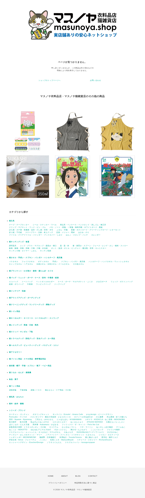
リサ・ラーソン (86, 427)
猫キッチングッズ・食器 (19, 242)
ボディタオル (43, 262)
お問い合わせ (95, 80)
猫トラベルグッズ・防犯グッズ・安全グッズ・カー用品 (32, 339)
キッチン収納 (45, 251)
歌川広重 (23, 422)
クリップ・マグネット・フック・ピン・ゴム (27, 227)
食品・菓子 (13, 379)
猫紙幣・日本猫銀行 (48, 437)
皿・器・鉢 (64, 246)
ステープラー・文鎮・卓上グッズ (39, 232)
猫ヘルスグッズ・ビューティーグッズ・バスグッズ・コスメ (34, 345)
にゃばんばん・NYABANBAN (69, 419)
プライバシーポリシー (57, 483)
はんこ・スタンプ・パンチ (77, 235)
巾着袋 (30, 284)
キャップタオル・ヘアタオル (21, 264)
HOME (51, 476)
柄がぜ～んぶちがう (79, 430)
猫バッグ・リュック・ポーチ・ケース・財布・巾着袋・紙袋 (34, 278)
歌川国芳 (12, 422)
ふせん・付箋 (62, 230)
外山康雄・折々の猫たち (117, 417)
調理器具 (12, 246)
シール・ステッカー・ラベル (45, 225)
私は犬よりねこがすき (40, 422)
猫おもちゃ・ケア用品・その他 (58, 390)
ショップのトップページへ (50, 80)
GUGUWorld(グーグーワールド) (90, 432)
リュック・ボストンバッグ (122, 282)
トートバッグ (27, 282)
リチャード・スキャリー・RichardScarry (94, 440)
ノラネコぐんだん (54, 442)
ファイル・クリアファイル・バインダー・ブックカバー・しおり (35, 235)
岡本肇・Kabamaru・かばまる (45, 425)
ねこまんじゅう (77, 422)
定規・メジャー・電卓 (65, 232)
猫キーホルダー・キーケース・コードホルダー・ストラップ (34, 318)
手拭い (55, 262)
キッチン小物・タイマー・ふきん (23, 251)
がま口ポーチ (101, 282)
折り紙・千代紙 (15, 232)
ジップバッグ (59, 284)
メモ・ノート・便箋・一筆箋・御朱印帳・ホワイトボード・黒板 (76, 227)
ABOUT (64, 476)
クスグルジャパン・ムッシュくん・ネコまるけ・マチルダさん (35, 432)
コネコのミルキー (59, 422)
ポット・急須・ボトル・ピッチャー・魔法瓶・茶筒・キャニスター (78, 248)
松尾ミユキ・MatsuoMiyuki (62, 440)
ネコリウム (53, 427)
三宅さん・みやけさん (44, 419)
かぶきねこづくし (69, 427)
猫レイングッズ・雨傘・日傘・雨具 (24, 325)
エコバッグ (13, 282)
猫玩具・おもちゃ (16, 397)
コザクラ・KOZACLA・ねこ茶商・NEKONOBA (105, 419)
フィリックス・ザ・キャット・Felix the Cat (80, 425)
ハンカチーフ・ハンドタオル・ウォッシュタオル (109, 262)
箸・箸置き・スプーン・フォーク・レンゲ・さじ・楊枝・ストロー (100, 246)
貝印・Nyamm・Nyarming (20, 419)
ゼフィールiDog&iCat (83, 417)
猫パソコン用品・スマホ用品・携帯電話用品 (27, 359)
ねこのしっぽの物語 (104, 427)
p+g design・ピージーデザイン (99, 414)
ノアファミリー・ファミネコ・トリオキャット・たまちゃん (70, 435)
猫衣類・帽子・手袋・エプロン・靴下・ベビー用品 (30, 366)
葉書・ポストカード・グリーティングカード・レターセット (96, 230)
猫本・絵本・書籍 (16, 404)
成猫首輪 (12, 390)
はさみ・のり (83, 232)
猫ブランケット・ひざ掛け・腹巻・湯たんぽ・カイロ (31, 271)
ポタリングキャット (41, 414)
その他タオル (78, 264)
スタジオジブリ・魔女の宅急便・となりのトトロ (50, 417)
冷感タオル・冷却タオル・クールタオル (53, 264)
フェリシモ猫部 (113, 430)
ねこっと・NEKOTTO (18, 430)
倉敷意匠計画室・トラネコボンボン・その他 (27, 427)
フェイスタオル (28, 262)
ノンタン (43, 440)
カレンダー (96, 235)
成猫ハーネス (36, 390)
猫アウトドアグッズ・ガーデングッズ (24, 298)
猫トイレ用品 (14, 311)
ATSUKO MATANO (95, 422)
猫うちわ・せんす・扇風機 (20, 372)
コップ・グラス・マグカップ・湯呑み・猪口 (38, 246)
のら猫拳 (99, 417)
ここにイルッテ (97, 430)
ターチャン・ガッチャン (19, 414)
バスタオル (13, 262)
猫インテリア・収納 (17, 291)
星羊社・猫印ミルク (110, 437)
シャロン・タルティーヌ (109, 435)
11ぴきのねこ (113, 432)
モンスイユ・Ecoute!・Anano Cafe (68, 414)
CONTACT (92, 476)
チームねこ (120, 427)
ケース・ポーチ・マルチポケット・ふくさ (75, 282)
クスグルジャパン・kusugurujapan (80, 442)
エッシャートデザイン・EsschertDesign (26, 442)
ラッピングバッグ (43, 284)
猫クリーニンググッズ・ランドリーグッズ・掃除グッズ (32, 305)
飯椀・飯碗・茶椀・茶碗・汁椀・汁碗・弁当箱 (28, 248)
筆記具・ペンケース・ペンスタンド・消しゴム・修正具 (83, 225)
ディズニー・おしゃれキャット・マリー (25, 435)
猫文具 (12, 221)
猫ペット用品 (14, 386)
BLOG (78, 476)
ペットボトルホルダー (45, 282)
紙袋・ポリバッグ (16, 284)
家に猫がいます (91, 437)
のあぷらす (68, 432)
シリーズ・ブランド (17, 410)
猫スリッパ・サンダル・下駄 (21, 332)
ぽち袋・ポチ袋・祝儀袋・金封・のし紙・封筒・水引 (31, 230)
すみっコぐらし (60, 430)
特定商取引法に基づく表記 (85, 483)
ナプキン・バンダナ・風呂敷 (73, 262)
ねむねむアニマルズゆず (41, 430)
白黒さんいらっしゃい (115, 422)
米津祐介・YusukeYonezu (70, 437)
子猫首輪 (23, 390)
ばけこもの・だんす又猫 (19, 425)
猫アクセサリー (15, 352)
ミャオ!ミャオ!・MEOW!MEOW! (22, 437)
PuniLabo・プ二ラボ (18, 417)
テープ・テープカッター (19, 225)
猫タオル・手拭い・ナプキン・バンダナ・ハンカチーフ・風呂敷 (35, 258)
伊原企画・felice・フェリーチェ (22, 440)
